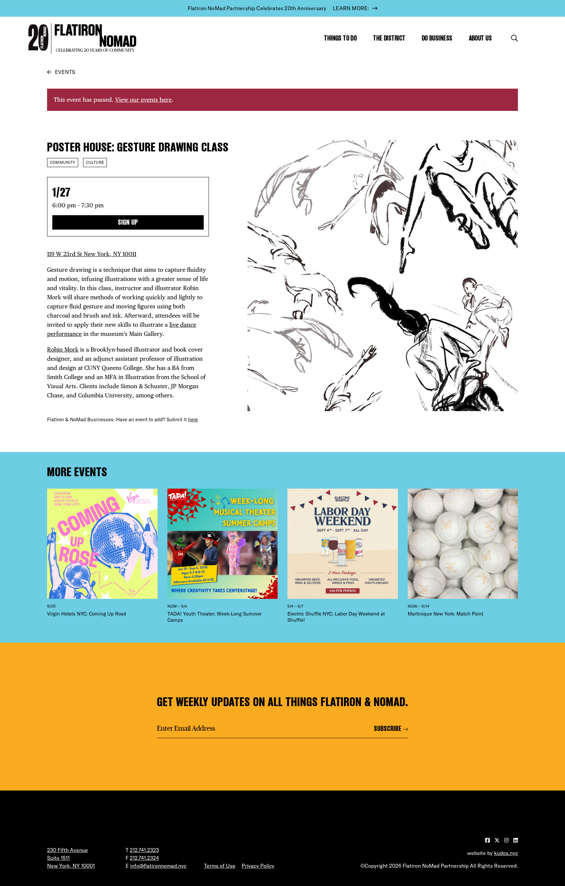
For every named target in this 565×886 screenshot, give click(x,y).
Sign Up (128, 222)
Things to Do (340, 38)
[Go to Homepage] (81, 38)
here (193, 419)
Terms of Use (219, 865)
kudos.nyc (506, 853)
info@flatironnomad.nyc (158, 865)
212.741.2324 (144, 858)
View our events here (143, 99)
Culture (95, 162)
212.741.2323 (144, 850)
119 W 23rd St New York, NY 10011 (91, 254)
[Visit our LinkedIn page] (515, 840)
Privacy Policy (258, 865)
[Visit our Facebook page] (488, 840)
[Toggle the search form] (514, 38)
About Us (480, 38)
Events (65, 72)
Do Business (437, 38)
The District (389, 38)
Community (62, 162)
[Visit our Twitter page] (497, 840)
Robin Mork (62, 349)
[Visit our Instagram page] (507, 840)
